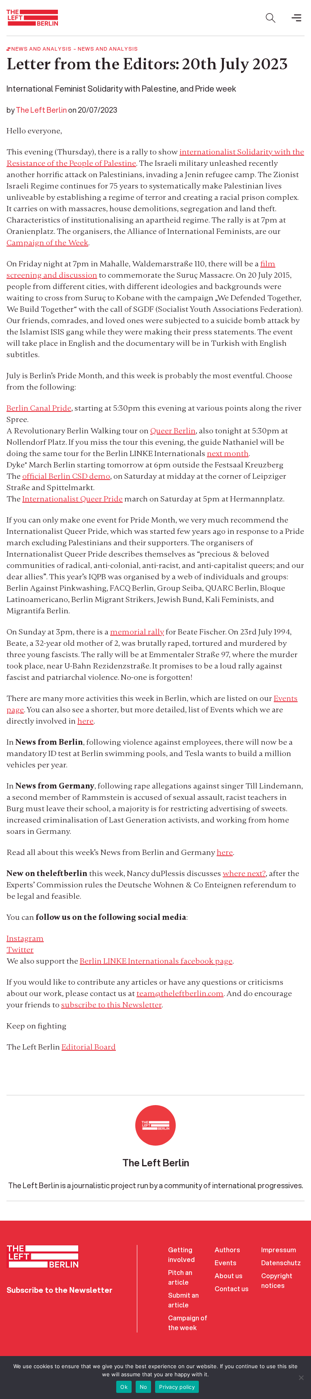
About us (229, 1275)
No (143, 1387)
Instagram (25, 938)
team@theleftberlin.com (180, 993)
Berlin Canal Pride (38, 408)
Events (225, 1262)
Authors (227, 1249)
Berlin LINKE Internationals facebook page (156, 961)
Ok (124, 1387)
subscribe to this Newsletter (111, 1005)
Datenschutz (281, 1262)
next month (228, 453)
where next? (244, 873)
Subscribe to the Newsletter (59, 1290)
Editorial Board (89, 1047)
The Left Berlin (41, 110)
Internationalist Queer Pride (72, 499)
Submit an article (183, 1299)
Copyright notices (276, 1280)
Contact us (232, 1288)
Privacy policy (177, 1387)
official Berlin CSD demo (66, 476)
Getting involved (181, 1254)
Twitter (20, 950)
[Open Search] (270, 18)
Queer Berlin (173, 431)
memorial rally (137, 632)
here (85, 721)
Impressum (278, 1249)
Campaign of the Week (47, 243)
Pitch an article (180, 1277)
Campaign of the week (187, 1322)
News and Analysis (108, 49)
